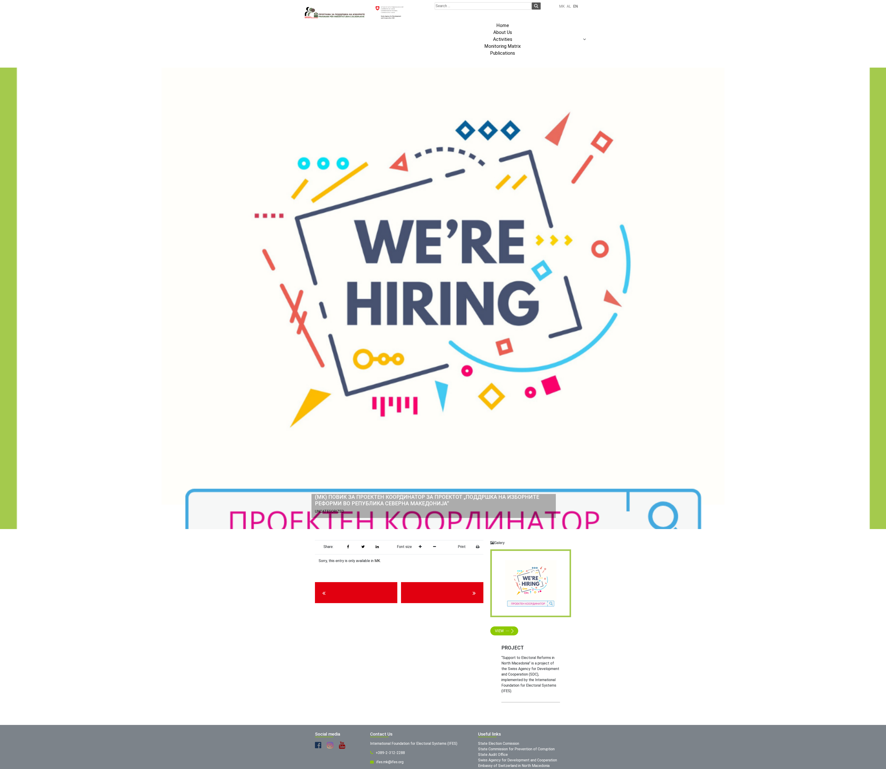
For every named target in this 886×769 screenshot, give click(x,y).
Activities (502, 39)
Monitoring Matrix (502, 46)
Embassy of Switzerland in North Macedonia (514, 765)
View (500, 631)
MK (377, 561)
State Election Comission (498, 743)
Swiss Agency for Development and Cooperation (517, 760)
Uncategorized (329, 511)
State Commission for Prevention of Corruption (516, 749)
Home (502, 25)
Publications (502, 53)
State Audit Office (493, 754)
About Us (502, 32)
